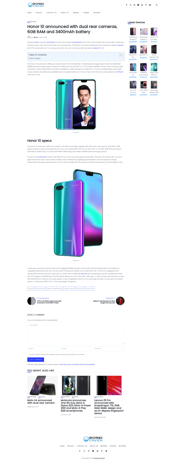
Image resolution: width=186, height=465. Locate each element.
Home (29, 13)
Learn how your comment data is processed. (77, 364)
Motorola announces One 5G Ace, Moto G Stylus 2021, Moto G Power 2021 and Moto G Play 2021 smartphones (76, 405)
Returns (97, 13)
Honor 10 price (40, 288)
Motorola (41, 396)
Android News (31, 21)
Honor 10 (30, 288)
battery (84, 273)
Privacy (39, 13)
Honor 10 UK (80, 288)
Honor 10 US (90, 288)
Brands (76, 13)
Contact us (52, 13)
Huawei (120, 45)
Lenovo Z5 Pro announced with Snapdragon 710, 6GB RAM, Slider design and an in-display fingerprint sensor (109, 407)
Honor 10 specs (35, 58)
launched (50, 42)
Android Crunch (99, 458)
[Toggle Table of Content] (119, 55)
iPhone (120, 72)
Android (96, 48)
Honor (37, 42)
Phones (86, 13)
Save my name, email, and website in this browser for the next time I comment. (57, 354)
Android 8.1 (42, 157)
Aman (36, 37)
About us (65, 13)
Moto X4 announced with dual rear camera (41, 402)
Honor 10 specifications (55, 288)
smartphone (77, 42)
